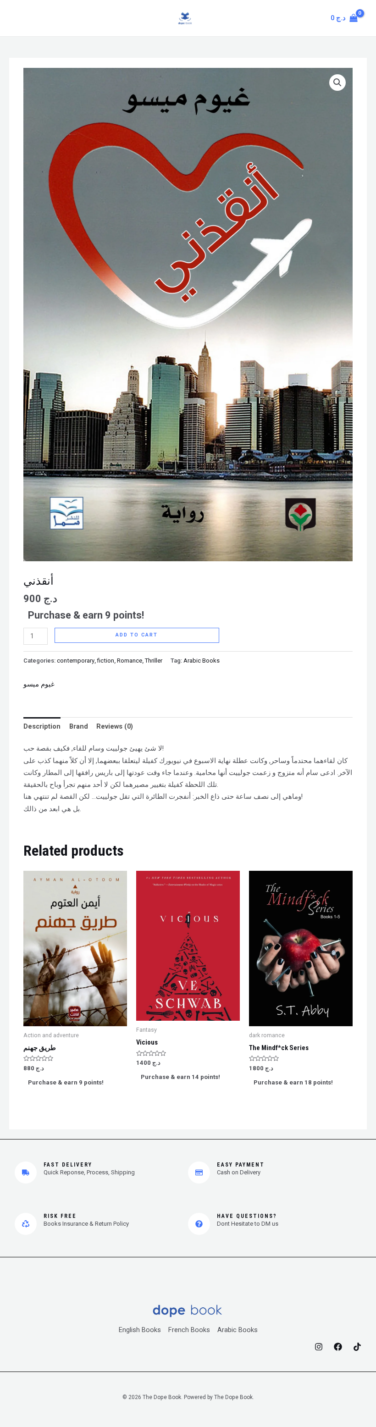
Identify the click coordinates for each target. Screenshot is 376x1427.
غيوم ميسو (39, 684)
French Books (189, 1330)
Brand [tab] (78, 726)
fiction (105, 660)
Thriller (153, 660)
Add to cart (137, 635)
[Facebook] (338, 1347)
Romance (129, 660)
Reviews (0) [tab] (114, 726)
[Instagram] (319, 1347)
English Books (140, 1330)
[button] (337, 82)
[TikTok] (357, 1347)
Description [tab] (42, 726)
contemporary (75, 660)
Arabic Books (201, 660)
